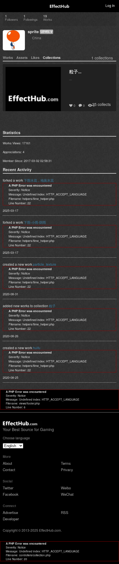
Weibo (66, 487)
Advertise (10, 512)
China (36, 37)
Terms (66, 463)
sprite (33, 31)
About (7, 463)
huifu (36, 347)
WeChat (67, 494)
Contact (9, 469)
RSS (64, 512)
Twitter (8, 487)
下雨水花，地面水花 (39, 180)
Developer (11, 518)
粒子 (52, 305)
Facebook (11, 494)
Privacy (67, 469)
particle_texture (44, 264)
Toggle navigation (6, 5)
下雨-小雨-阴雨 (35, 222)
